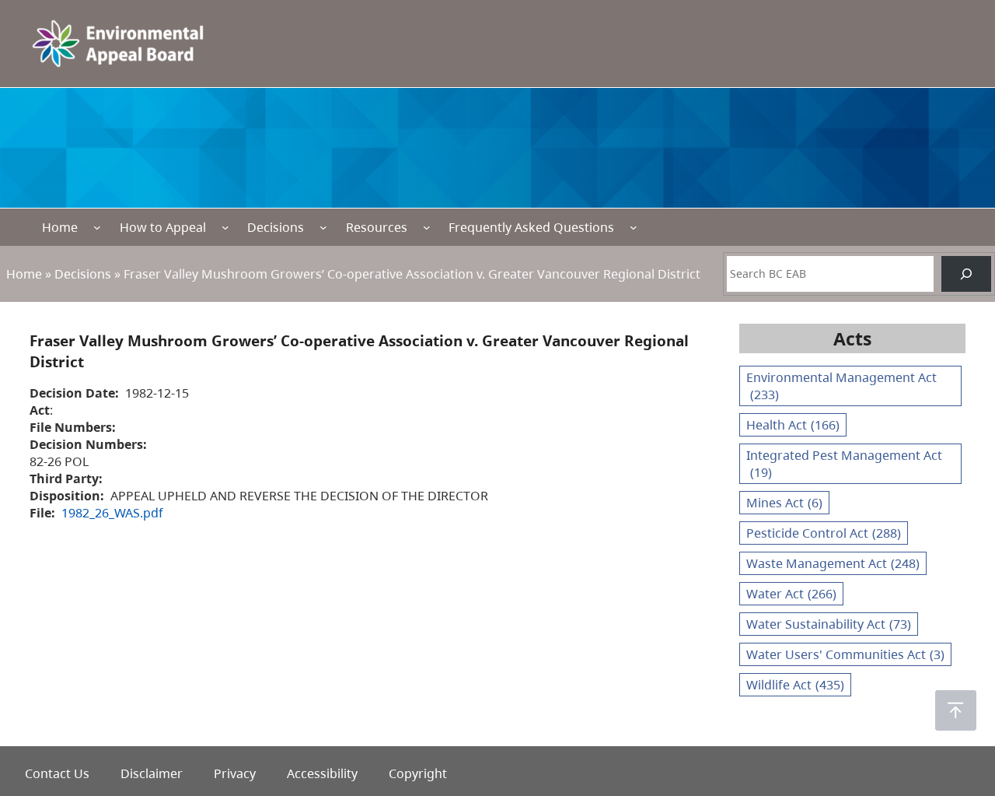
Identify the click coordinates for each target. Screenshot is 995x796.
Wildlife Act (795, 684)
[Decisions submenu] (323, 227)
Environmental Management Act (841, 386)
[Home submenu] (97, 227)
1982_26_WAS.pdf (112, 512)
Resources (376, 227)
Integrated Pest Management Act (844, 464)
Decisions (275, 227)
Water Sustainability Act (828, 624)
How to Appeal (163, 227)
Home (60, 227)
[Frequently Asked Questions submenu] (633, 227)
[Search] (966, 274)
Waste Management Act (833, 563)
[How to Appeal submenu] (225, 227)
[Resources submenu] (427, 227)
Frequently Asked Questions (531, 227)
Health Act (793, 424)
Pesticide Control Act (823, 533)
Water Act (791, 593)
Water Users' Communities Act (845, 654)
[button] (955, 710)
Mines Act (784, 502)
